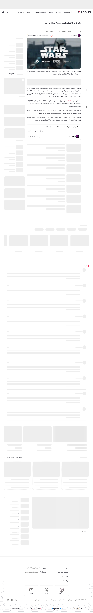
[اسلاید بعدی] (2, 89)
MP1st (70, 101)
